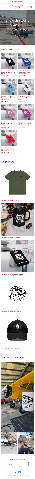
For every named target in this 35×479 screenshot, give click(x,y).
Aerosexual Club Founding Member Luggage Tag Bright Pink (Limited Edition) (24, 123)
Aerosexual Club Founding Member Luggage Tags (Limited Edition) (25, 98)
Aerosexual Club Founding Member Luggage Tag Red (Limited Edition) (7, 149)
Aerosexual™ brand (14, 475)
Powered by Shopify (24, 475)
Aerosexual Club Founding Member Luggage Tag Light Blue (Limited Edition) (9, 98)
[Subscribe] (26, 464)
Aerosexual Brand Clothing (10, 201)
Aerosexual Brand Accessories (11, 349)
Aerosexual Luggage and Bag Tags (12, 275)
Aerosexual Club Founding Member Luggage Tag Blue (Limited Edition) (24, 72)
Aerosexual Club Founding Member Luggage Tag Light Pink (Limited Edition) (9, 123)
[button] (4, 7)
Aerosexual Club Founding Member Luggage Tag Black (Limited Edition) (8, 72)
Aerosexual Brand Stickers (10, 312)
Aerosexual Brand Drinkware (10, 238)
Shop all (17, 36)
